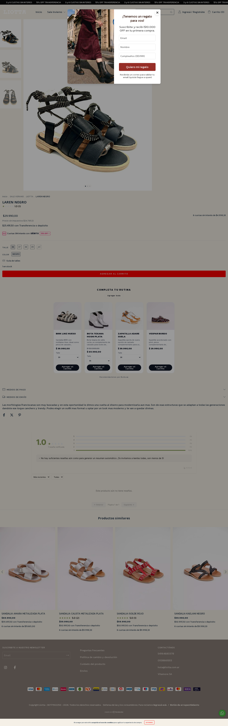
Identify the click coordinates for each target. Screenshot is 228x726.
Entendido (149, 722)
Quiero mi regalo (137, 67)
